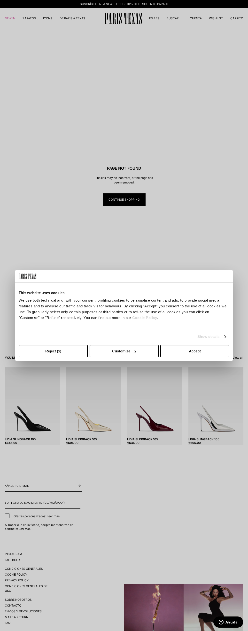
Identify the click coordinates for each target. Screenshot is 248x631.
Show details (208, 337)
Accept (195, 351)
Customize (121, 351)
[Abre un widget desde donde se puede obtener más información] (228, 622)
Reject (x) (53, 351)
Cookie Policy (144, 318)
